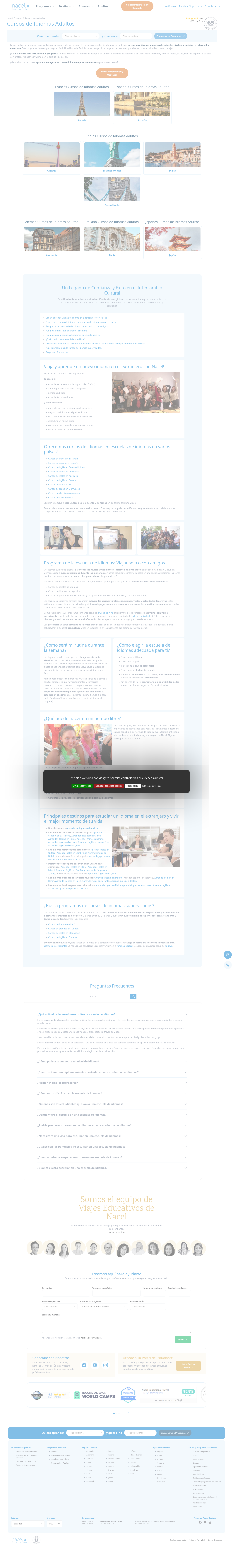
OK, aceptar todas (82, 785)
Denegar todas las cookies (108, 785)
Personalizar (133, 785)
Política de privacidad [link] (152, 786)
